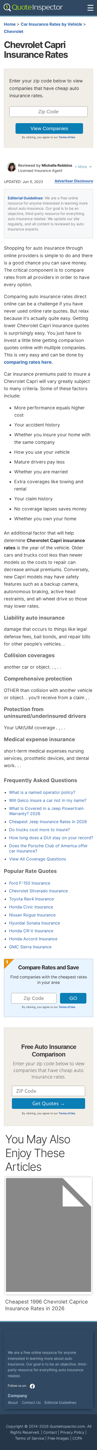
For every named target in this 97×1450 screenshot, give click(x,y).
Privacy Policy (72, 1432)
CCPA (77, 1438)
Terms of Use (67, 137)
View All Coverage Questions (37, 858)
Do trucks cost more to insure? (39, 829)
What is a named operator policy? (42, 792)
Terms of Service (29, 1438)
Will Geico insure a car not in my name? (47, 800)
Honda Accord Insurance (33, 938)
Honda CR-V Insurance (31, 930)
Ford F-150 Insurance (29, 883)
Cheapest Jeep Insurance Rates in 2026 (48, 821)
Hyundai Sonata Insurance (34, 923)
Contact (50, 1432)
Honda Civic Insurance (31, 906)
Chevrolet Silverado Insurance (38, 890)
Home (10, 24)
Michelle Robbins (57, 165)
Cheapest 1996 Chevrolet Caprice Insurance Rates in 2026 (46, 1305)
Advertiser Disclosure (74, 181)
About (13, 1402)
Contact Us (31, 1402)
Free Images (58, 1438)
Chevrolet (13, 31)
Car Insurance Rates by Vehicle (51, 24)
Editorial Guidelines (25, 198)
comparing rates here (28, 362)
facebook (32, 1386)
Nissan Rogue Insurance (32, 914)
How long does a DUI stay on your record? (51, 837)
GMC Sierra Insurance (30, 946)
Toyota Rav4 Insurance (31, 898)
